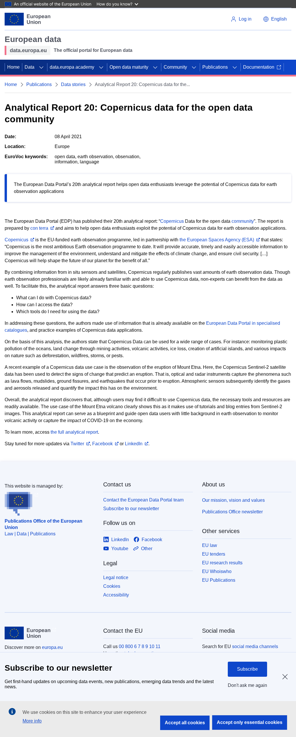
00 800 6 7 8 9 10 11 (139, 646)
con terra (39, 228)
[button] (274, 19)
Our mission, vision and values (233, 500)
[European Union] (27, 19)
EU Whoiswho (217, 571)
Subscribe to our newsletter (131, 508)
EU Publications (218, 580)
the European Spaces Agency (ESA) (217, 239)
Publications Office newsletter (232, 511)
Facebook (102, 443)
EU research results (222, 562)
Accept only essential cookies (249, 722)
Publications (215, 67)
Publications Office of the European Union (43, 524)
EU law (209, 545)
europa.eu (52, 647)
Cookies (111, 586)
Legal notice (115, 577)
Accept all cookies (185, 722)
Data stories (73, 84)
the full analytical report (74, 432)
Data (29, 67)
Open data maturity (129, 67)
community (243, 221)
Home (13, 67)
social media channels (255, 646)
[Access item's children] (41, 67)
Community (175, 67)
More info (32, 720)
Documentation (258, 67)
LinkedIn (134, 443)
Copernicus (172, 221)
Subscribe (247, 669)
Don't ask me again (247, 685)
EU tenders (213, 554)
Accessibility (116, 594)
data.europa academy (72, 67)
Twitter (77, 443)
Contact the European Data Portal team (143, 499)
